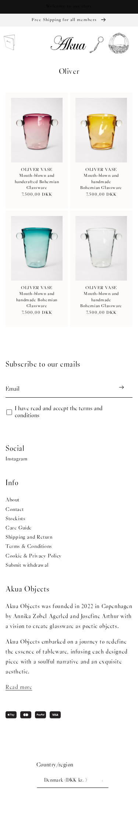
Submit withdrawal (27, 565)
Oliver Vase (37, 170)
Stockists (15, 519)
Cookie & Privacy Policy (34, 556)
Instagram (16, 459)
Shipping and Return (29, 537)
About (13, 500)
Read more (19, 687)
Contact (15, 509)
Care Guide (19, 528)
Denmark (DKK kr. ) (65, 780)
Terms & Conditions (29, 546)
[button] (95, 44)
